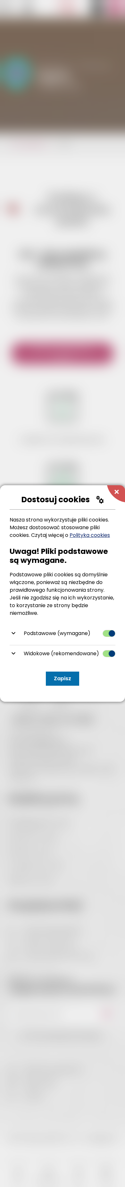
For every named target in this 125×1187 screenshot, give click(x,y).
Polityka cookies (90, 535)
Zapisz (62, 678)
